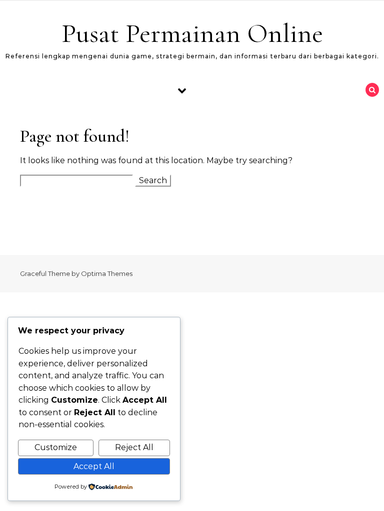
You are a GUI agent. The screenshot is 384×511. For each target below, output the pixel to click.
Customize (55, 447)
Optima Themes (106, 273)
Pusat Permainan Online (192, 33)
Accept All (94, 466)
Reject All (134, 447)
